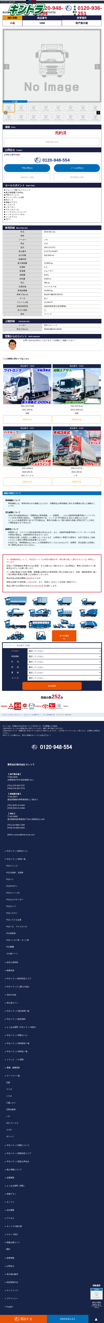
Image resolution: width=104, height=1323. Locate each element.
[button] (6, 66)
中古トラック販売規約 (16, 1019)
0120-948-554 (51, 8)
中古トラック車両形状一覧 (18, 1043)
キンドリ (10, 1202)
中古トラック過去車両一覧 (18, 1011)
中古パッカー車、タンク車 (17, 940)
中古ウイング (12, 866)
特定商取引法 (12, 1282)
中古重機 (10, 947)
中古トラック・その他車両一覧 (31, 714)
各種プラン (11, 1194)
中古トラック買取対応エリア (19, 1153)
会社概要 (10, 1210)
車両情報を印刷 (77, 177)
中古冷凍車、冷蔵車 (14, 872)
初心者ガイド (12, 1003)
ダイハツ (10, 1136)
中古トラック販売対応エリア (19, 979)
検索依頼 (10, 970)
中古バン (10, 879)
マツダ (9, 1089)
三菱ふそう (11, 1103)
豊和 (8, 1249)
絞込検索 (52, 686)
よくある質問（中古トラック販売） (22, 1027)
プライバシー (12, 1298)
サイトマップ (12, 1290)
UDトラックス (12, 1123)
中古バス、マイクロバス (16, 926)
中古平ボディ (12, 886)
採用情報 (10, 1258)
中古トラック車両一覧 (16, 859)
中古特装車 (11, 933)
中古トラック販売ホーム (17, 851)
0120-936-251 (90, 8)
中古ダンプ (11, 906)
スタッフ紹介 (12, 1234)
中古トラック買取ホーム (17, 1035)
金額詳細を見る (52, 142)
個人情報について (14, 1170)
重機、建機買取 (13, 1068)
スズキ (9, 1130)
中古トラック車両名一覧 (17, 1051)
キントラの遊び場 (14, 1226)
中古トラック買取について (18, 1145)
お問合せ (10, 1266)
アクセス (10, 1218)
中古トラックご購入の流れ (18, 987)
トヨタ (9, 1096)
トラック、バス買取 (15, 1060)
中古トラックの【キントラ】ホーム (11, 714)
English (10, 1307)
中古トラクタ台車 (13, 920)
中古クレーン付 (13, 893)
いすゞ (9, 1116)
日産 (8, 1082)
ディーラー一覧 (13, 1076)
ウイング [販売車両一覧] (48, 714)
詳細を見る (27, 419)
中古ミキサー (12, 913)
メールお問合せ (77, 168)
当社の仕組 (11, 995)
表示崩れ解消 (12, 1274)
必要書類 (10, 1178)
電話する (26, 1319)
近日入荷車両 (12, 962)
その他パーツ (12, 953)
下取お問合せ (27, 168)
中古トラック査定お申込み (18, 1161)
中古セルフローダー (14, 899)
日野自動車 (11, 1109)
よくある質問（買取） (16, 1186)
